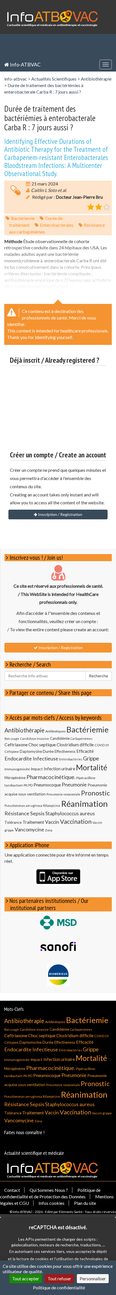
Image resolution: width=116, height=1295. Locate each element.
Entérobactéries (70, 759)
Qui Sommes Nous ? (49, 1190)
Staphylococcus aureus (70, 813)
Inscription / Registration (59, 514)
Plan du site (85, 1203)
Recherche (98, 675)
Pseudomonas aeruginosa (23, 805)
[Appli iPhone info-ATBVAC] (58, 876)
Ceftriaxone (16, 744)
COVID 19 (102, 745)
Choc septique (42, 744)
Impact (37, 769)
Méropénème (15, 778)
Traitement (33, 822)
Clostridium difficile (75, 744)
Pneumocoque (47, 784)
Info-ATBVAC (25, 64)
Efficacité (85, 751)
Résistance (17, 813)
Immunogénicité (17, 769)
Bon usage (12, 738)
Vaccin (52, 822)
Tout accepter (25, 1278)
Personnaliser (93, 1278)
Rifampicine (51, 805)
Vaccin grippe (102, 1113)
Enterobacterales (56, 225)
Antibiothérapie (96, 78)
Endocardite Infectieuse (31, 758)
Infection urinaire (59, 768)
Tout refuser (59, 1278)
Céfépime (12, 751)
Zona (48, 830)
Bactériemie (23, 218)
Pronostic (95, 793)
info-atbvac (15, 78)
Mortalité (91, 767)
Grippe (91, 758)
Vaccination (76, 821)
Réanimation (84, 803)
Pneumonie (74, 785)
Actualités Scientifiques (54, 78)
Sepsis (37, 813)
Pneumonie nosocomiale (63, 794)
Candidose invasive (34, 738)
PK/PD (28, 785)
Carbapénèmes (81, 738)
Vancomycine (29, 829)
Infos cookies (51, 1203)
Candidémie (60, 738)
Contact (12, 1190)
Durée (48, 751)
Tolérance (13, 822)
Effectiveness (65, 751)
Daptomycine (31, 751)
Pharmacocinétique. (50, 776)
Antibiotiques (55, 731)
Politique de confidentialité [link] (59, 1287)
